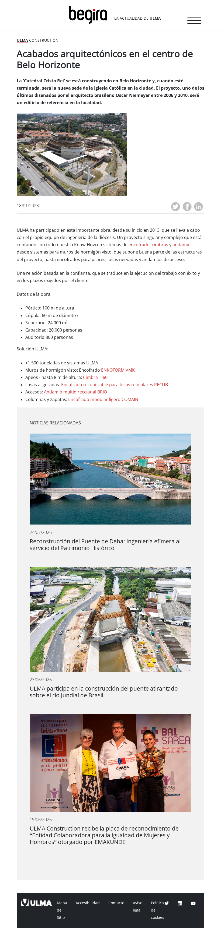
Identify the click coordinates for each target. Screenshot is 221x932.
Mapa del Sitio (62, 910)
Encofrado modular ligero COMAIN (103, 399)
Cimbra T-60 (95, 377)
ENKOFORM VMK (118, 370)
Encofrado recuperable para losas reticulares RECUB (114, 384)
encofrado (139, 244)
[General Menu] (194, 21)
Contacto (116, 903)
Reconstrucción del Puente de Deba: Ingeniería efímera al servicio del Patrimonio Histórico (105, 544)
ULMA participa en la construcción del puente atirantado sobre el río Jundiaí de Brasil (104, 691)
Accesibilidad (88, 903)
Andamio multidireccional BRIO (75, 392)
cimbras (160, 244)
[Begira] (90, 14)
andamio (181, 244)
